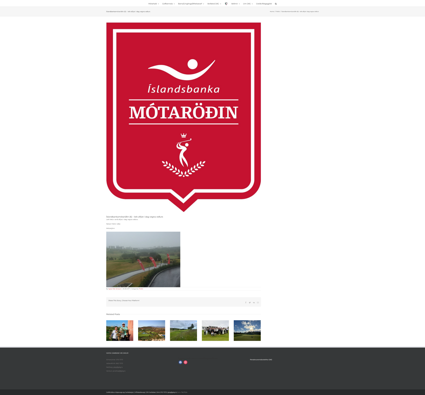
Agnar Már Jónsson (114, 289)
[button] (264, 3)
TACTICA (184, 392)
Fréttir (141, 289)
